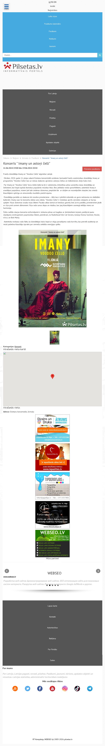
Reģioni (52, 101)
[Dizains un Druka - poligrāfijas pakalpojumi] (52, 428)
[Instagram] (65, 688)
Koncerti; (18, 346)
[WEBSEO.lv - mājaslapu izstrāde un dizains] (52, 543)
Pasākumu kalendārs (52, 24)
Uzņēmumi (52, 134)
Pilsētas (52, 118)
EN (55, 2)
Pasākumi (52, 31)
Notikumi (52, 39)
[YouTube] (52, 688)
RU (52, 2)
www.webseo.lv (9, 577)
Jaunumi (52, 46)
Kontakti (52, 617)
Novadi (52, 110)
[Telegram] (90, 688)
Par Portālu (52, 649)
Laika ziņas (52, 16)
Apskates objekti (52, 142)
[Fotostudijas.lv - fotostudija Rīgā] (52, 514)
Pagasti (53, 126)
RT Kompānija (38, 739)
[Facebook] (40, 689)
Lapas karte (52, 606)
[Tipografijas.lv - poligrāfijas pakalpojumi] (52, 486)
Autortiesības (52, 627)
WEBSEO (48, 739)
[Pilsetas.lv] (52, 66)
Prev (7, 571)
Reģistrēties (52, 10)
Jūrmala (25, 158)
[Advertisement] (44, 82)
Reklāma (52, 638)
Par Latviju (52, 93)
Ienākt (52, 6)
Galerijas (52, 150)
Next (98, 571)
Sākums (6, 158)
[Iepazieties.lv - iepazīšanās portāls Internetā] (52, 457)
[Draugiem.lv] (15, 689)
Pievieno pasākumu (92, 169)
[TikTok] (77, 688)
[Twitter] (27, 689)
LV (50, 2)
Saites (52, 660)
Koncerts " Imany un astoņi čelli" (55, 158)
